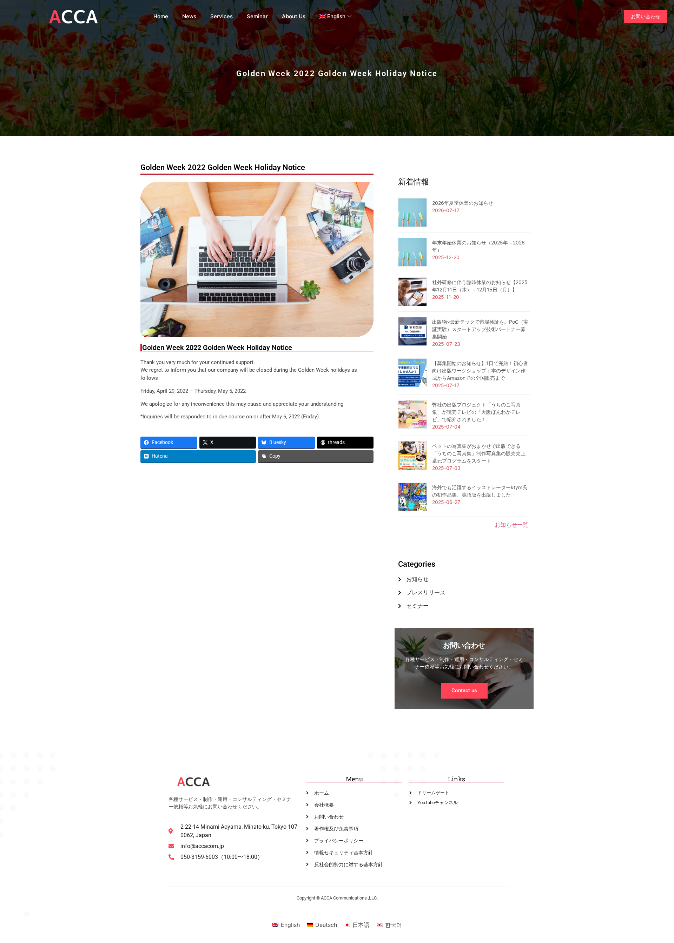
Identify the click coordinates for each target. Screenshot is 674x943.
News (189, 16)
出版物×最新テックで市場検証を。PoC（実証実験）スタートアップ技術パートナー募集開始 (480, 329)
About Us (293, 16)
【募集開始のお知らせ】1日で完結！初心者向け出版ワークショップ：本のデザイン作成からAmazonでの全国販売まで (480, 370)
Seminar (257, 16)
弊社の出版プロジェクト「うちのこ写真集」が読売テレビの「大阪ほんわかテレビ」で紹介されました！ (476, 412)
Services (221, 16)
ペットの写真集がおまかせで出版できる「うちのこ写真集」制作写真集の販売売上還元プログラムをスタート (479, 453)
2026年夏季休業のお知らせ (462, 203)
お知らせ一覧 (511, 524)
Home (160, 16)
